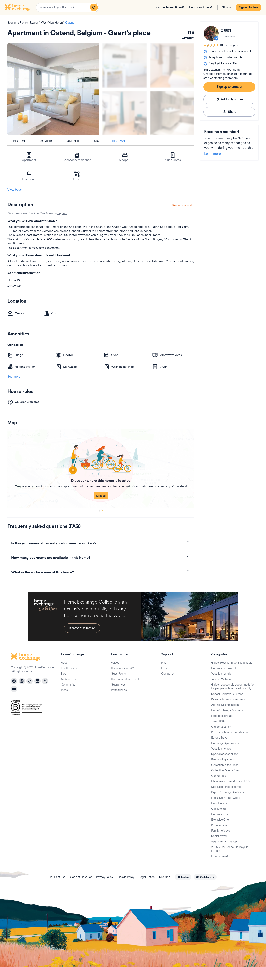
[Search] (94, 7)
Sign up (101, 495)
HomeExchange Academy (227, 710)
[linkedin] (37, 681)
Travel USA (218, 721)
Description (45, 141)
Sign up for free (248, 7)
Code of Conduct (81, 877)
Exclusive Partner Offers (226, 797)
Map (97, 141)
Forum (165, 668)
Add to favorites (232, 99)
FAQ (164, 662)
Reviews (118, 141)
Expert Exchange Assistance (228, 792)
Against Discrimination (225, 704)
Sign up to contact (229, 87)
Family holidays (220, 830)
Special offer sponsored (226, 786)
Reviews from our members (228, 699)
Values (115, 662)
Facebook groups (222, 715)
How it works (219, 803)
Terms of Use (57, 877)
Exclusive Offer (220, 814)
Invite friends (119, 690)
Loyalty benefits (221, 856)
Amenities (74, 141)
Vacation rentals (221, 673)
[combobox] (67, 7)
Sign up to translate (182, 204)
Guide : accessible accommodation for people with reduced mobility (233, 686)
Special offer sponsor (224, 754)
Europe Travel (219, 737)
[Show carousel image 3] (124, 113)
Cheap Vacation (221, 726)
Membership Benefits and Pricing (231, 781)
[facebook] (14, 681)
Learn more (212, 154)
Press (64, 690)
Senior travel (219, 836)
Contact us (168, 673)
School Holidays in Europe (227, 693)
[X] (45, 681)
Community (68, 684)
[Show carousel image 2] (172, 65)
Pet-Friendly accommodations (229, 732)
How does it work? (201, 7)
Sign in (226, 7)
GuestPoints (118, 673)
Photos (19, 141)
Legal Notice (147, 877)
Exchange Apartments (225, 743)
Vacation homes (221, 748)
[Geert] (211, 33)
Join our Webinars (222, 679)
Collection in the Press (224, 765)
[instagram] (22, 681)
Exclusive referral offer (225, 668)
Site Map (164, 877)
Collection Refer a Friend (226, 770)
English (62, 213)
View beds (14, 189)
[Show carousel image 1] (124, 65)
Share (232, 112)
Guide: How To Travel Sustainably (231, 662)
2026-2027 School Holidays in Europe (229, 848)
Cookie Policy (126, 877)
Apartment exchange (224, 841)
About (64, 662)
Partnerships (219, 825)
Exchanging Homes (223, 759)
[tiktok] (29, 681)
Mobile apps (69, 679)
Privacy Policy (104, 877)
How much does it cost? (169, 7)
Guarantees (118, 684)
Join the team (69, 668)
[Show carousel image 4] (172, 113)
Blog (63, 673)
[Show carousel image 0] (53, 89)
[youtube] (14, 689)
